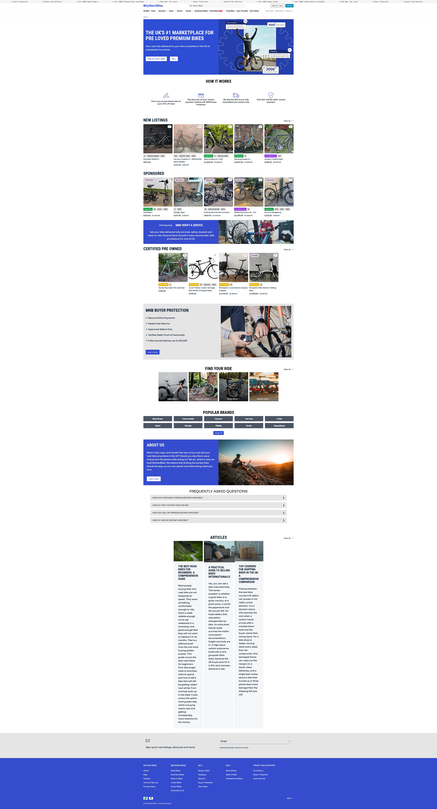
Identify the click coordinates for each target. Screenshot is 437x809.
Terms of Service (150, 782)
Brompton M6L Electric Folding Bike (262, 289)
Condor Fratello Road (273, 159)
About (145, 17)
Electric (180, 11)
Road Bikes (175, 770)
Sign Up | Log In (277, 5)
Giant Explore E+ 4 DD (213, 159)
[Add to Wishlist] (170, 126)
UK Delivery (258, 770)
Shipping (202, 774)
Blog (145, 774)
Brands (188, 11)
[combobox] (216, 6)
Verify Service (259, 778)
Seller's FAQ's (231, 774)
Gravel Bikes (176, 786)
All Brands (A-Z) (177, 790)
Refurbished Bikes (201, 11)
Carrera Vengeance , (273, 212)
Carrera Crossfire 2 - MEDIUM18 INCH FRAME (187, 160)
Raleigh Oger (179, 212)
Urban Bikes (176, 782)
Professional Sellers (234, 778)
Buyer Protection (205, 782)
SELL (174, 59)
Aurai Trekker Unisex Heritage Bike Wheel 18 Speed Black (202, 289)
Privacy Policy (149, 786)
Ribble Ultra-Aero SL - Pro (245, 212)
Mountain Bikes (177, 774)
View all (287, 121)
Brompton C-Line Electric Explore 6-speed (233, 289)
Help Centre (279, 11)
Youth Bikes (230, 11)
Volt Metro (147, 212)
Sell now (289, 5)
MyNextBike (153, 803)
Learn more (153, 352)
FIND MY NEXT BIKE (156, 59)
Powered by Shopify (164, 803)
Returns (201, 778)
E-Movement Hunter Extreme (216, 212)
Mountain (162, 11)
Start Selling (254, 11)
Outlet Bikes (216, 11)
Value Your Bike (242, 11)
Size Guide (269, 11)
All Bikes (146, 11)
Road (153, 11)
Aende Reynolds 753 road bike (172, 288)
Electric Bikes (177, 778)
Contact (146, 778)
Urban (171, 11)
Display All (218, 433)
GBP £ (289, 798)
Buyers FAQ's (203, 770)
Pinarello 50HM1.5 (151, 159)
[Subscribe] (289, 741)
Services (289, 11)
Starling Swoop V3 (242, 159)
